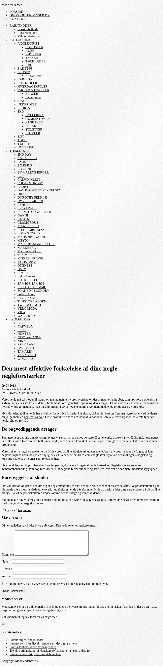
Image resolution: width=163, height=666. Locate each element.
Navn (6, 561)
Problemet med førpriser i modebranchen (35, 654)
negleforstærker (33, 417)
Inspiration (24, 510)
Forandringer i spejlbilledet (26, 640)
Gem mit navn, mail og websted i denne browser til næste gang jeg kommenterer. (57, 583)
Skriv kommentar (30, 392)
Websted (7, 576)
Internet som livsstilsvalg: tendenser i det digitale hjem (43, 643)
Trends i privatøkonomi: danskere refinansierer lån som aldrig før (50, 650)
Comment (8, 554)
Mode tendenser (12, 5)
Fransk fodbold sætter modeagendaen (33, 647)
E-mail (7, 568)
